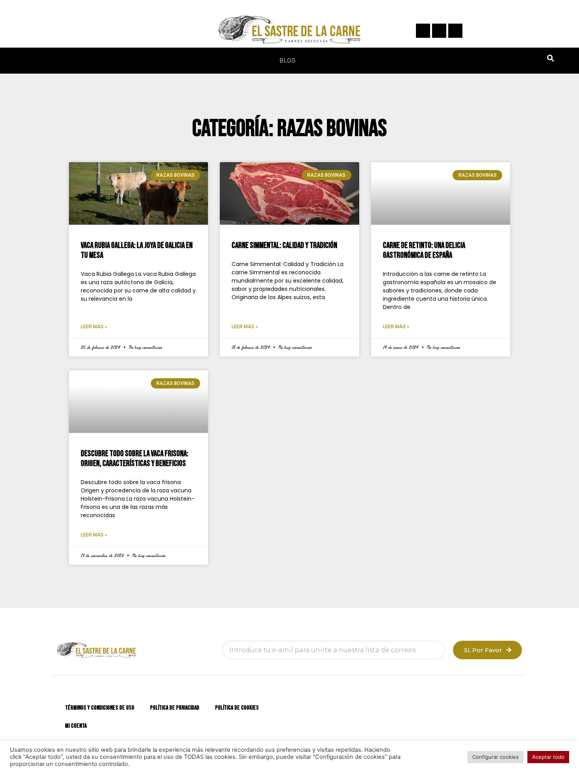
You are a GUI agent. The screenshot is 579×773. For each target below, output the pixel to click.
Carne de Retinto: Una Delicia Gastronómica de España (424, 250)
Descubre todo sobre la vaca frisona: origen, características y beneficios (134, 458)
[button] (551, 58)
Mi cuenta (76, 726)
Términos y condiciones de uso (99, 708)
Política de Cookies (237, 708)
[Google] (455, 31)
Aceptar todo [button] (548, 757)
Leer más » (94, 326)
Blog (288, 60)
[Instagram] (439, 31)
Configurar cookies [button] (495, 757)
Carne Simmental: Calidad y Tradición (284, 245)
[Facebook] (423, 31)
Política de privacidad (174, 708)
